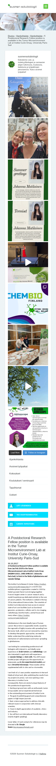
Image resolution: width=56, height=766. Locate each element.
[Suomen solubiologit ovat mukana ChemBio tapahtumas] (28, 303)
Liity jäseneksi (24, 506)
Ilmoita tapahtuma (25, 524)
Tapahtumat (15, 487)
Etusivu (11, 36)
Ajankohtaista (22, 36)
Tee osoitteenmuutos (27, 515)
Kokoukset (14, 473)
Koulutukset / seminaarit (21, 480)
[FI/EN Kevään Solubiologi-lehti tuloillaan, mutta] (28, 138)
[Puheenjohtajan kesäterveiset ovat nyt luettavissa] (28, 221)
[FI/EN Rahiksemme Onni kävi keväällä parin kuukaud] (28, 97)
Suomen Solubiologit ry (18, 14)
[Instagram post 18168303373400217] (28, 386)
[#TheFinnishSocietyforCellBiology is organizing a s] (28, 427)
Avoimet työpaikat (18, 466)
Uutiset (13, 495)
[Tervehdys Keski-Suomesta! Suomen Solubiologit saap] (28, 345)
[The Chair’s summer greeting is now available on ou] (28, 179)
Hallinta (42, 754)
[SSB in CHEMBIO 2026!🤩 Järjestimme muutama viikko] (28, 262)
